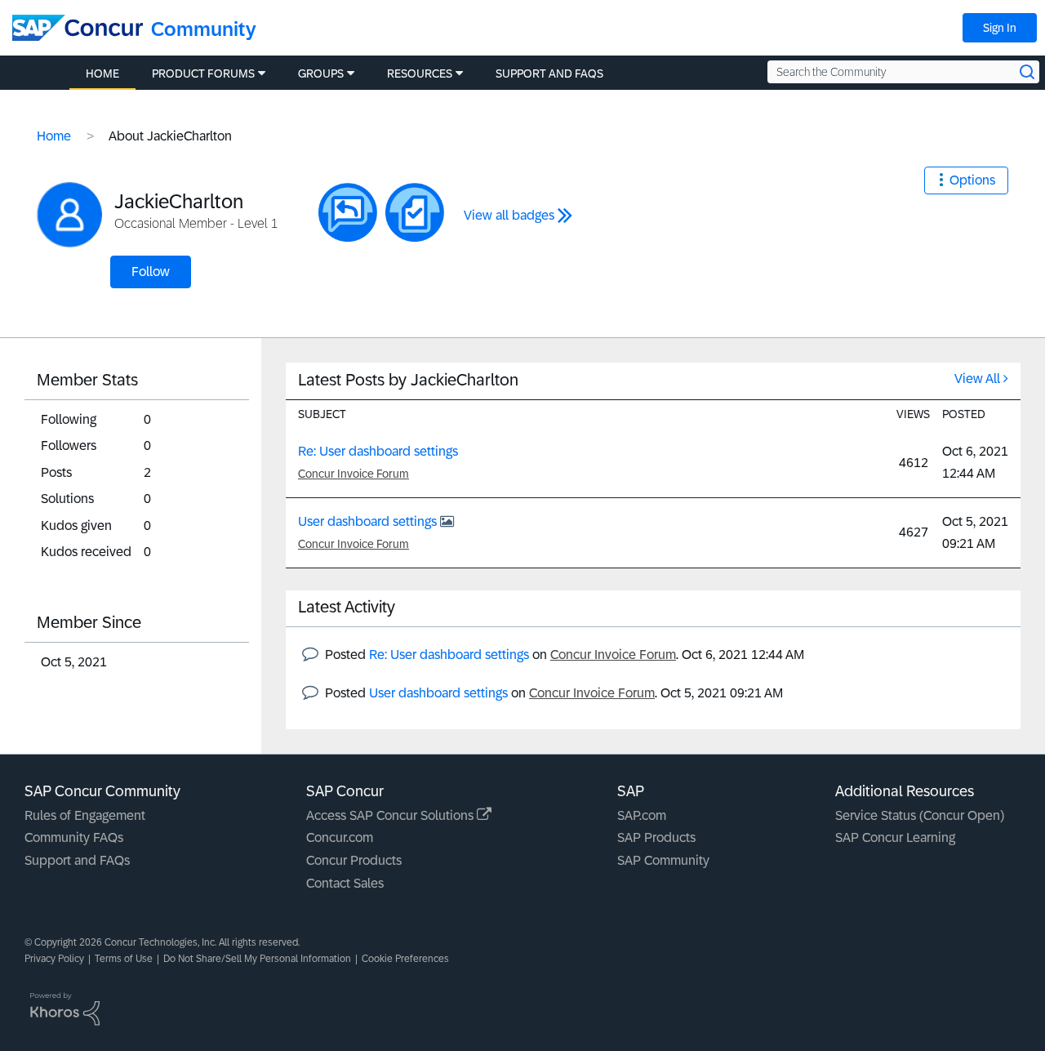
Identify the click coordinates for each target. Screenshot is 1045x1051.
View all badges (509, 215)
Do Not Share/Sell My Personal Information (257, 958)
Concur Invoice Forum (353, 473)
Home (54, 136)
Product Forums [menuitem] (203, 73)
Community (203, 29)
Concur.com (339, 837)
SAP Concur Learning (895, 837)
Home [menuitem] (102, 73)
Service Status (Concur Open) (919, 815)
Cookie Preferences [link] (405, 958)
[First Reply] (347, 212)
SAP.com (641, 815)
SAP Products (656, 837)
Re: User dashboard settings (378, 451)
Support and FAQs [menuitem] (549, 73)
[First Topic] (414, 212)
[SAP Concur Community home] (77, 28)
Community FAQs (73, 837)
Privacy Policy (54, 958)
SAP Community (663, 860)
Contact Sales (345, 883)
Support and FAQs (77, 860)
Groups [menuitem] (321, 73)
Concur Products (354, 860)
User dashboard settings (369, 521)
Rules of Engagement (84, 815)
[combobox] (903, 71)
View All (977, 378)
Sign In (999, 27)
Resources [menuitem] (419, 73)
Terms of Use (124, 958)
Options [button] (972, 180)
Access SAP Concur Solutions (391, 815)
